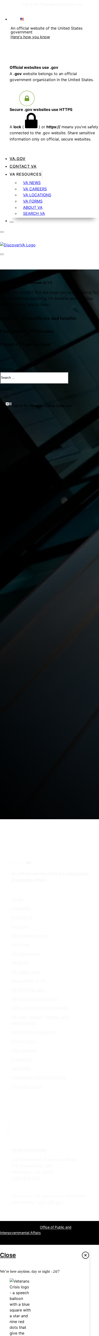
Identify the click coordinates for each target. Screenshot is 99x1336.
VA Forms (33, 201)
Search (6, 389)
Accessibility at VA (28, 980)
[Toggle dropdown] (42, 174)
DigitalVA (20, 926)
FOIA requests (24, 1050)
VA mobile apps (26, 971)
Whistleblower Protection (34, 999)
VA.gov (17, 158)
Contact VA (23, 166)
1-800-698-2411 (26, 1178)
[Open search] (2, 259)
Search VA (34, 213)
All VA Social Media (29, 1150)
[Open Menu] (2, 254)
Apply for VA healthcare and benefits (38, 318)
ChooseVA (21, 908)
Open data (21, 1068)
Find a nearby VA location (27, 331)
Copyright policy (27, 1086)
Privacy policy (24, 1041)
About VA (33, 207)
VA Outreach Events (30, 935)
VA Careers (35, 188)
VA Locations (37, 194)
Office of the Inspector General (40, 1007)
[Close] (11, 222)
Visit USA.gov (49, 1202)
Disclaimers (22, 1059)
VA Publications (26, 953)
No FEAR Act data (28, 989)
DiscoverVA (22, 917)
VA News (32, 182)
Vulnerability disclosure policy (39, 1077)
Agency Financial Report (34, 1032)
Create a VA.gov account (25, 344)
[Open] (2, 232)
